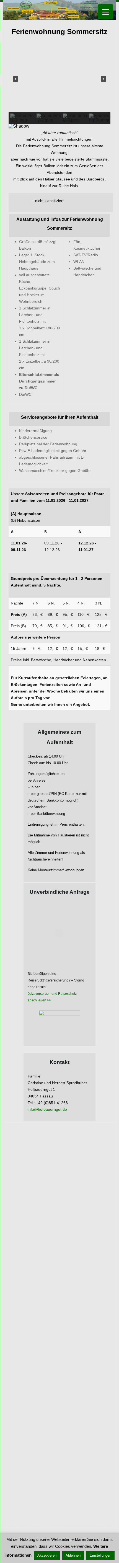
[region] (60, 87)
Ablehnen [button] (73, 1555)
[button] (15, 79)
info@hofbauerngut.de (47, 1109)
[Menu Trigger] (105, 11)
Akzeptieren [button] (46, 1555)
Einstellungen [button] (100, 1555)
